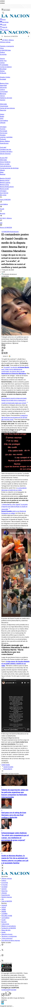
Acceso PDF (3, 158)
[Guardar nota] (2, 345)
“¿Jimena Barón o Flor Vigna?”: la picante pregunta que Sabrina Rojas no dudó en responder (14, 507)
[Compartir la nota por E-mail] (7, 353)
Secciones (5, 22)
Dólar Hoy (3, 61)
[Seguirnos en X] (2, 950)
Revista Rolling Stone (7, 187)
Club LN (4, 27)
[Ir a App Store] (6, 971)
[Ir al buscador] (3, 12)
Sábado (2, 170)
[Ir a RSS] (2, 961)
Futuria (2, 58)
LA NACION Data (5, 50)
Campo (2, 63)
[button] (15, 130)
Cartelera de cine (5, 149)
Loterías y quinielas (6, 137)
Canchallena (4, 120)
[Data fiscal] (2, 1004)
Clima (2, 48)
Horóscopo (3, 133)
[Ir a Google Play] (6, 967)
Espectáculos (14, 232)
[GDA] (6, 996)
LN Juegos (3, 127)
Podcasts (3, 139)
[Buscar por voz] (28, 36)
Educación (3, 87)
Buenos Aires (4, 83)
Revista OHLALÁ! (5, 178)
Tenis (1, 118)
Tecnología (3, 131)
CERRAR (2, 1)
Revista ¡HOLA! (4, 180)
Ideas (2, 172)
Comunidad (4, 92)
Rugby (2, 116)
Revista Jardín (4, 189)
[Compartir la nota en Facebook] (2, 353)
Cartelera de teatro (6, 151)
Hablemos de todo (6, 98)
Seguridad (3, 85)
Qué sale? (3, 147)
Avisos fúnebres (5, 162)
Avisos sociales (5, 164)
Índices (2, 71)
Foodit (4, 25)
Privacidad (12, 990)
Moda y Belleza (5, 141)
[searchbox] (14, 36)
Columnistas (4, 106)
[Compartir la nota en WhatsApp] (4, 348)
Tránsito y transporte (7, 46)
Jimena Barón (7, 769)
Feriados (3, 135)
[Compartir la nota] (2, 348)
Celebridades (5, 765)
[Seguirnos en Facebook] (2, 945)
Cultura (2, 89)
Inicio (4, 19)
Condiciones (5, 990)
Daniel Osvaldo (8, 767)
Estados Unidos (5, 77)
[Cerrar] (29, 33)
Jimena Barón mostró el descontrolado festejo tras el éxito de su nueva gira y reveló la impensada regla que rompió (14, 400)
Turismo (2, 129)
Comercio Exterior (6, 67)
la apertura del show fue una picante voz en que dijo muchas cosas (14, 417)
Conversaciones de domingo (9, 168)
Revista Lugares (5, 182)
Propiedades (4, 65)
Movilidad (3, 69)
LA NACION (5, 232)
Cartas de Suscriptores (7, 108)
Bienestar (3, 94)
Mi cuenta (5, 30)
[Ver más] (2, 771)
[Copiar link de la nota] (2, 350)
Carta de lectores (5, 166)
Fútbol (2, 114)
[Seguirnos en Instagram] (2, 956)
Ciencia (2, 96)
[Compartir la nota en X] (4, 353)
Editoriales (3, 104)
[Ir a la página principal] (15, 17)
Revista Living (4, 185)
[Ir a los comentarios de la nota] (4, 345)
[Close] (2, 865)
